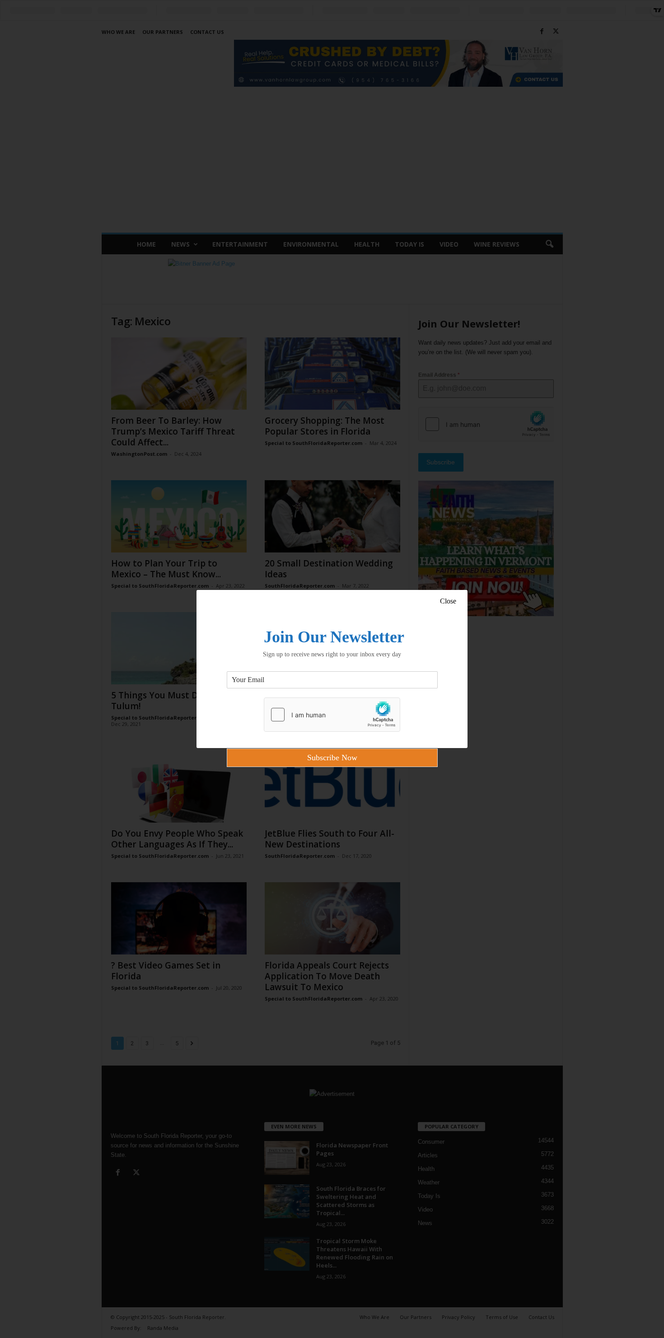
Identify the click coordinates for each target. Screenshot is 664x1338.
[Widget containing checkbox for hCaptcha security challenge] (332, 714)
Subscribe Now (332, 757)
